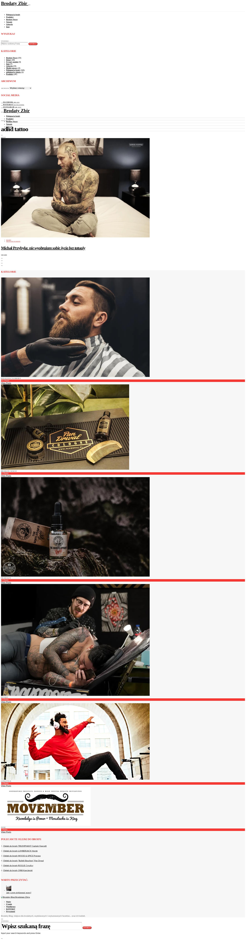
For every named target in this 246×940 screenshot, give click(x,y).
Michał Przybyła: (43, 248)
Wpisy (8, 902)
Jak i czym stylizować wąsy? (18, 893)
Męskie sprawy (12, 68)
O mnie (9, 904)
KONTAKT (10, 909)
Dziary (8, 60)
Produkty (10, 17)
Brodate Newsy (12, 20)
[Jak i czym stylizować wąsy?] (8, 890)
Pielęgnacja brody (13, 15)
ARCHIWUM (5, 88)
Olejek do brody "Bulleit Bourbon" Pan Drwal (23, 861)
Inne (8, 27)
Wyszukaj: (5, 41)
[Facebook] (2, 134)
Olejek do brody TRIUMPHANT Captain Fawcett (25, 846)
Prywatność (10, 912)
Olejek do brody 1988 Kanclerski (18, 870)
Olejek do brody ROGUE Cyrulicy (18, 866)
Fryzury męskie (12, 62)
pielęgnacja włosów (13, 72)
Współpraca (10, 907)
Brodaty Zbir (14, 3)
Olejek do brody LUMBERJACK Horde (20, 851)
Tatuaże (9, 22)
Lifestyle (9, 24)
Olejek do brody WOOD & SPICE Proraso (22, 856)
